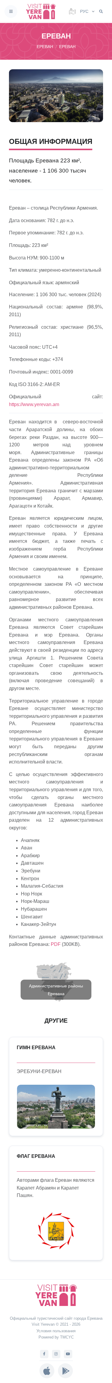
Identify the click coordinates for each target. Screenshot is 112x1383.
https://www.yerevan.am (34, 404)
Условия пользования (56, 1331)
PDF (56, 944)
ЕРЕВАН (67, 46)
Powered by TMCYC (56, 1337)
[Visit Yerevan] (42, 11)
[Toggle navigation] (10, 11)
